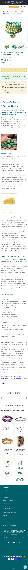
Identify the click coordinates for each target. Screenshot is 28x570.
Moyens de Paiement (8, 500)
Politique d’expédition (7, 566)
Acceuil (5, 491)
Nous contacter (7, 522)
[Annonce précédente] (2, 2)
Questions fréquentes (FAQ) (10, 512)
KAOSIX (9, 561)
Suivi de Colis (6, 503)
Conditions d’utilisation (21, 563)
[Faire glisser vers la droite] (26, 47)
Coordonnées (15, 566)
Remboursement (7, 518)
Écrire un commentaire (14, 397)
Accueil (5, 11)
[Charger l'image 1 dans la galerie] (6, 47)
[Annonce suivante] (25, 2)
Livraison (5, 515)
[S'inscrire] (23, 537)
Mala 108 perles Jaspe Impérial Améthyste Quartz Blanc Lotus (7, 428)
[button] (2, 7)
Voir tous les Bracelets (13, 11)
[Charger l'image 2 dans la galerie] (14, 47)
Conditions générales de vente (14, 568)
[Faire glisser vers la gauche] (1, 47)
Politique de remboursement (18, 561)
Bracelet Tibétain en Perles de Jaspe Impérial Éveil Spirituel (20, 428)
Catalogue (5, 497)
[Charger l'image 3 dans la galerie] (21, 47)
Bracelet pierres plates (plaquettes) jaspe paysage (7, 450)
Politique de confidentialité (9, 563)
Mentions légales (23, 566)
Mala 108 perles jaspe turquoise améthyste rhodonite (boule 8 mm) (20, 451)
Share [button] (3, 383)
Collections (6, 494)
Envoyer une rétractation (9, 525)
